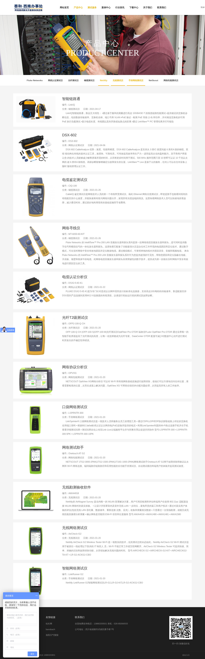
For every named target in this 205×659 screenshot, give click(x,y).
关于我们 (147, 7)
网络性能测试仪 (171, 80)
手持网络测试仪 (136, 80)
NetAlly (103, 80)
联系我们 (161, 7)
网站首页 (64, 7)
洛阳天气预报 (52, 635)
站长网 (49, 623)
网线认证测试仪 (55, 80)
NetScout (153, 80)
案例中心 (106, 7)
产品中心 (78, 7)
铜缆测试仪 (89, 80)
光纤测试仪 (73, 80)
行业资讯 (119, 7)
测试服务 (92, 7)
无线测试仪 (118, 80)
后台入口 (186, 655)
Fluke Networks (35, 80)
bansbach (50, 629)
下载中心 (133, 7)
